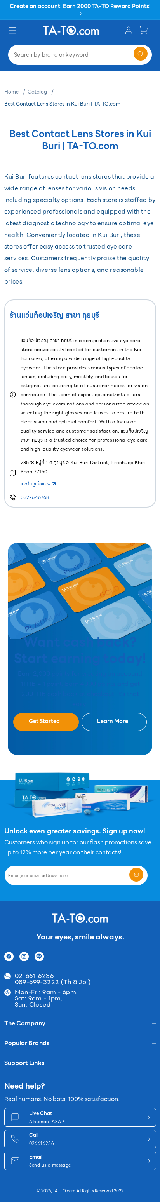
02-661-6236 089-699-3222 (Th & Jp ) (53, 979)
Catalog (37, 92)
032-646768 (35, 497)
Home (11, 92)
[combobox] (80, 55)
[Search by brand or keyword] (141, 54)
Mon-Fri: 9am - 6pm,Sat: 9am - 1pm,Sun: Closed (46, 998)
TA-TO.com (63, 1191)
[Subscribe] (136, 875)
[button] (14, 30)
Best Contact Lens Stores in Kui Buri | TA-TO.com (62, 104)
